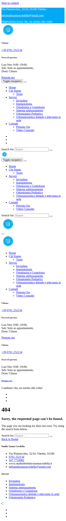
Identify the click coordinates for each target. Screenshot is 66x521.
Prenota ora (8, 77)
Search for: (7, 149)
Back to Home (9, 439)
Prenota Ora (23, 126)
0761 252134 (16, 456)
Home (12, 87)
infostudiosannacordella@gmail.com (22, 15)
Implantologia (24, 103)
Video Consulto (25, 130)
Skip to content (10, 3)
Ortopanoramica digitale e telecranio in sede (34, 494)
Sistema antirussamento (29, 110)
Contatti (13, 123)
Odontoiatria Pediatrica (29, 113)
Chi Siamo (15, 90)
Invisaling (21, 100)
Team (19, 94)
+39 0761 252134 (11, 50)
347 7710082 (16, 460)
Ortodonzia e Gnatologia (30, 107)
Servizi (13, 97)
